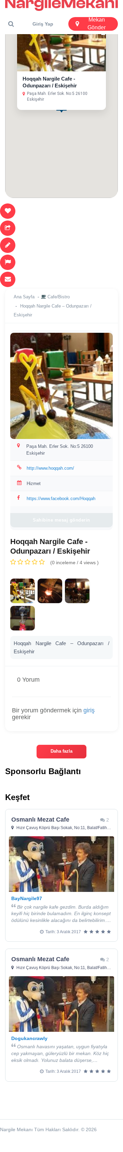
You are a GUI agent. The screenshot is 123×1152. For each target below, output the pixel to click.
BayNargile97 (26, 898)
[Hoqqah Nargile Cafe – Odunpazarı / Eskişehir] (22, 591)
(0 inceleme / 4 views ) (74, 562)
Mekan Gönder (96, 23)
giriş (89, 710)
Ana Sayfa (24, 296)
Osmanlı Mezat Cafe (40, 819)
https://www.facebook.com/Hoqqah (61, 498)
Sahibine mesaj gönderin (61, 520)
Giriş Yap (42, 24)
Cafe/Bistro (58, 296)
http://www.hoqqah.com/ (50, 468)
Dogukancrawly (29, 1038)
